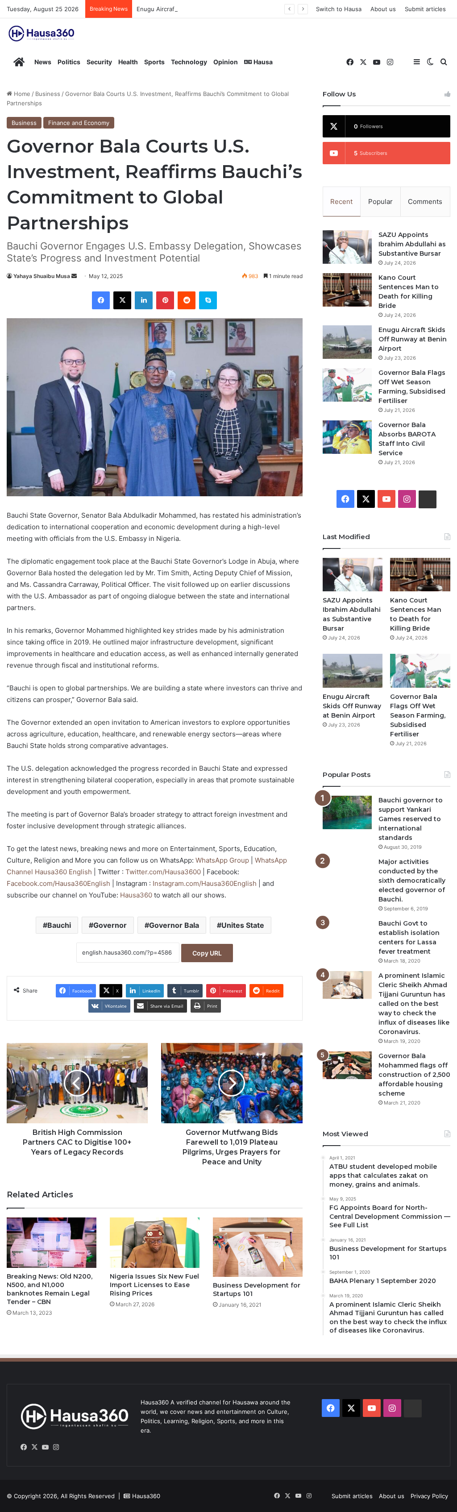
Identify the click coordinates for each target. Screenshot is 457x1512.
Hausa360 (137, 895)
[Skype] (208, 300)
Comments (425, 201)
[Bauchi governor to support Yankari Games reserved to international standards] (347, 812)
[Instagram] (55, 1447)
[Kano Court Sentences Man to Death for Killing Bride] (347, 290)
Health (128, 62)
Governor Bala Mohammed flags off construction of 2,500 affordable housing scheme (414, 1074)
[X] (122, 300)
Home (21, 93)
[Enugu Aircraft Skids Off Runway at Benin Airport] (347, 342)
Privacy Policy (429, 1496)
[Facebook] (101, 300)
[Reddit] (186, 300)
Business (47, 93)
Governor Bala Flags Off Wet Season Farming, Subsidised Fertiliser (417, 715)
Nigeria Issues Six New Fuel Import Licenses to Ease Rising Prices (154, 1284)
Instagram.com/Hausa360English (205, 883)
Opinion (225, 62)
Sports (154, 62)
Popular (380, 201)
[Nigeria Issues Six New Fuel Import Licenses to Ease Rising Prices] (154, 1242)
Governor (110, 925)
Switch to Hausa (338, 8)
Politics (69, 62)
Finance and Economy (78, 122)
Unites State (242, 925)
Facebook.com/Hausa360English (59, 883)
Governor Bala (174, 925)
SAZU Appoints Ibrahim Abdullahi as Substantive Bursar (412, 244)
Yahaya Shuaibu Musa (41, 276)
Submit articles (425, 8)
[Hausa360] (42, 33)
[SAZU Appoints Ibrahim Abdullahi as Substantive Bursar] (347, 247)
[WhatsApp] (66, 1447)
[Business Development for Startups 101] (258, 1247)
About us (383, 8)
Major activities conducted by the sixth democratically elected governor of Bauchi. (411, 880)
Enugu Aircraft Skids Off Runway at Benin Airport (205, 8)
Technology (189, 62)
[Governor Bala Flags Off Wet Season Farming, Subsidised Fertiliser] (347, 385)
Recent (341, 201)
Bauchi (59, 925)
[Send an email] (74, 276)
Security (99, 62)
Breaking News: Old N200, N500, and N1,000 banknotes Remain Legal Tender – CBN (49, 1289)
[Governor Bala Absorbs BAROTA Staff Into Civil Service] (347, 437)
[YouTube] (45, 1447)
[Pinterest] (165, 300)
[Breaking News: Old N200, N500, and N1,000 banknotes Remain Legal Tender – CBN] (51, 1242)
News (42, 62)
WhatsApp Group (223, 860)
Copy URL (207, 953)
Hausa (262, 62)
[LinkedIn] (144, 300)
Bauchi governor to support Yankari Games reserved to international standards (410, 819)
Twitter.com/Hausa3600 (164, 872)
